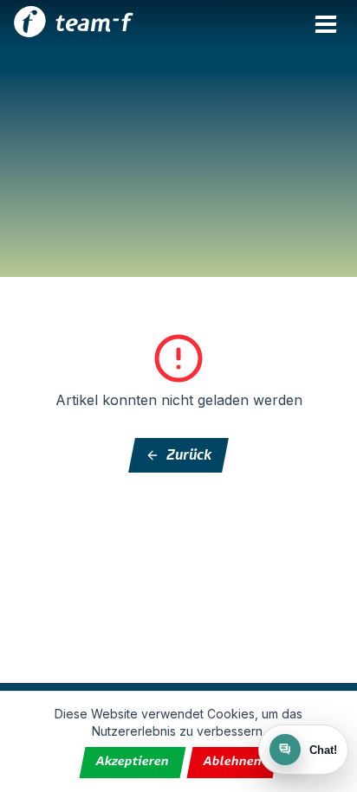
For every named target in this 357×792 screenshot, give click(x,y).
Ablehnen (232, 762)
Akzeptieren (132, 762)
